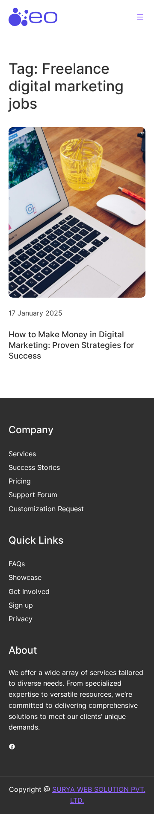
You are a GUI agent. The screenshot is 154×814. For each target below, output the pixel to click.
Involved (36, 591)
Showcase (25, 577)
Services (22, 453)
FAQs (17, 563)
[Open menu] (140, 17)
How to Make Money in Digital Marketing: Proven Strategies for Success (71, 345)
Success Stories (34, 467)
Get (15, 591)
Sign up (21, 605)
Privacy (21, 618)
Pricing (20, 481)
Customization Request (46, 508)
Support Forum (33, 494)
